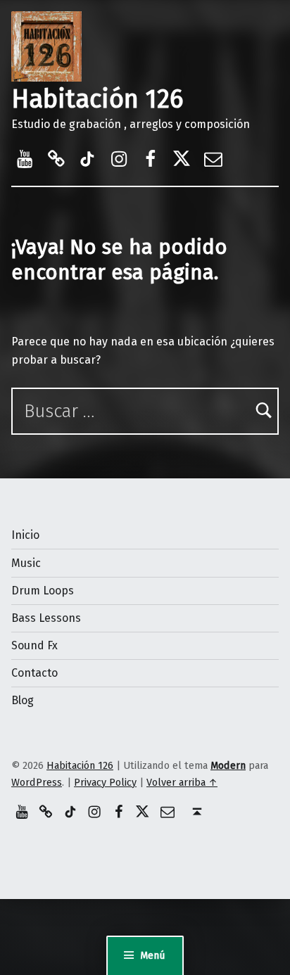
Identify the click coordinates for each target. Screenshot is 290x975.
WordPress (36, 782)
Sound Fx (34, 645)
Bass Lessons (46, 618)
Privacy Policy (105, 782)
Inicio (25, 535)
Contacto (34, 673)
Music (26, 563)
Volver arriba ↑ (182, 782)
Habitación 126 (97, 99)
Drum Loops (42, 590)
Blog (22, 700)
